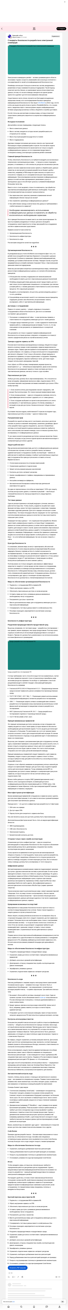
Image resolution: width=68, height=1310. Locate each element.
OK (62, 1302)
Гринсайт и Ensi (17, 35)
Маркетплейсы (16, 37)
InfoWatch (41, 103)
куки (13, 1301)
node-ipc (43, 997)
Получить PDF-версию (18, 1268)
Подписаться (55, 36)
